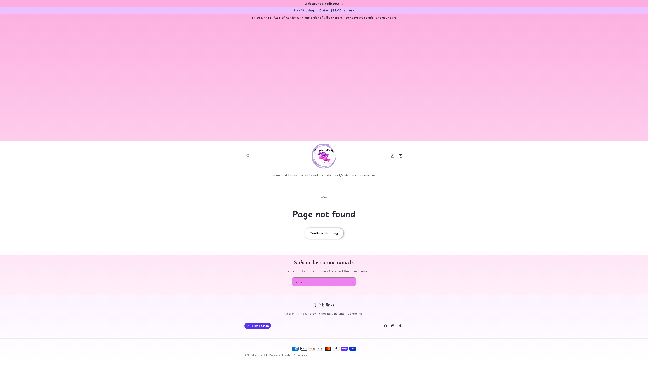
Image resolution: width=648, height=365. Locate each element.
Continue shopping (324, 233)
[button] (248, 156)
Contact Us (355, 313)
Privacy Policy (307, 313)
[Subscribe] (352, 281)
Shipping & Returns (331, 313)
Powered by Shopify (279, 355)
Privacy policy (301, 355)
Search (290, 313)
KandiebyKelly (261, 355)
